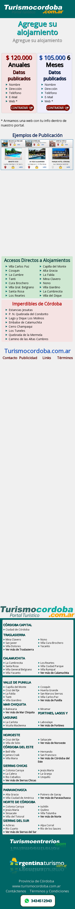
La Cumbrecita (52, 291)
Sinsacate (11, 813)
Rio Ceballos (13, 777)
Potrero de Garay (50, 794)
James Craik (12, 755)
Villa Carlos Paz (19, 266)
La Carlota (12, 722)
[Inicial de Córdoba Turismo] (34, 13)
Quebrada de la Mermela (25, 335)
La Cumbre (16, 275)
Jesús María (47, 770)
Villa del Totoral (15, 816)
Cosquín (45, 687)
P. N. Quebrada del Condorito (28, 314)
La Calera (11, 773)
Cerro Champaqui (20, 326)
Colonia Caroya (15, 770)
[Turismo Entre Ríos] (38, 856)
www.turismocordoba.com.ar (36, 886)
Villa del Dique (52, 295)
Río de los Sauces (50, 828)
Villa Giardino (51, 287)
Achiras (10, 825)
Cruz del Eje (12, 690)
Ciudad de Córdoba (17, 629)
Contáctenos (16, 891)
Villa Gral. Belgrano (21, 287)
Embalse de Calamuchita (25, 322)
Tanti (12, 279)
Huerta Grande (49, 690)
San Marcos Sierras (51, 693)
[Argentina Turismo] (38, 877)
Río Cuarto (12, 828)
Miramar (45, 709)
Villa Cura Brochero (51, 643)
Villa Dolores (13, 646)
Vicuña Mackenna (16, 725)
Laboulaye (46, 722)
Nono (47, 283)
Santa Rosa (16, 291)
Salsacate (45, 739)
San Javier (11, 643)
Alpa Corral (47, 825)
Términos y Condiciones (49, 891)
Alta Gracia (50, 270)
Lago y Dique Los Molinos (26, 318)
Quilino (44, 810)
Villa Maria (12, 758)
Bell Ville (10, 751)
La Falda (48, 275)
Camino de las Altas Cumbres (28, 339)
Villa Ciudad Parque (52, 666)
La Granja (46, 773)
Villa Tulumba (48, 813)
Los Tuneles (17, 331)
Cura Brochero (19, 283)
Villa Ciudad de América (20, 798)
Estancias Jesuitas (21, 310)
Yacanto (45, 646)
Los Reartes (17, 295)
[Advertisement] (37, 212)
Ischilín (44, 806)
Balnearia (11, 709)
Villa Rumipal (47, 669)
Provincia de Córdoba (36, 881)
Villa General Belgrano (19, 669)
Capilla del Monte (54, 266)
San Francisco (48, 755)
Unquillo (45, 777)
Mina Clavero (52, 279)
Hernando (46, 751)
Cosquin (14, 270)
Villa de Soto (13, 743)
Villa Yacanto (13, 673)
